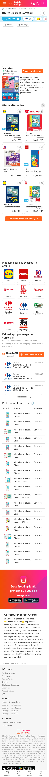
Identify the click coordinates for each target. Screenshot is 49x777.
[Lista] (38, 3)
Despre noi (6, 688)
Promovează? (7, 676)
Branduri (5, 682)
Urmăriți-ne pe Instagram (11, 708)
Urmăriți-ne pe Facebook (11, 705)
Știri (3, 694)
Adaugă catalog (8, 691)
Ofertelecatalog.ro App (10, 685)
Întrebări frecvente (9, 673)
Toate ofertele (11, 9)
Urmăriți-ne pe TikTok (10, 714)
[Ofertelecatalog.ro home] (15, 3)
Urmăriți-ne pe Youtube (10, 711)
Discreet (22, 9)
